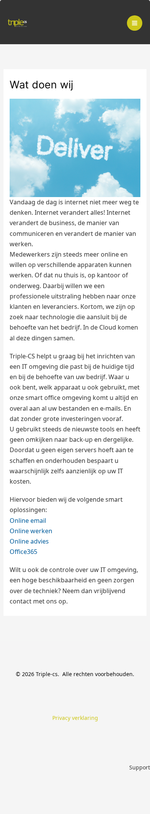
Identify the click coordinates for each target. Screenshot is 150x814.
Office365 (23, 551)
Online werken (31, 531)
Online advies (29, 541)
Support (139, 767)
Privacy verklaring (75, 717)
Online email (28, 520)
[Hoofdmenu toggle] (134, 23)
